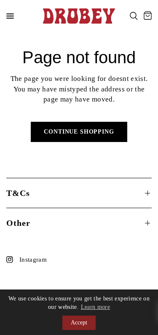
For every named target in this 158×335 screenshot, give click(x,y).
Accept (79, 322)
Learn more (95, 307)
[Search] (134, 16)
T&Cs (18, 193)
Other (18, 223)
